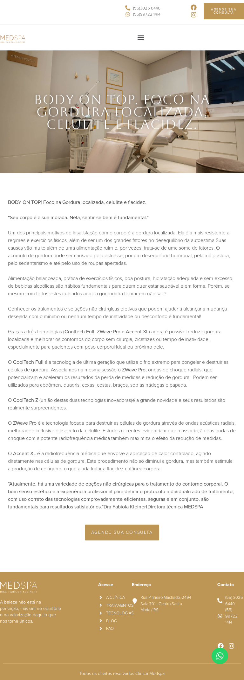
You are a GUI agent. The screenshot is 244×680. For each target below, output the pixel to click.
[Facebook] (193, 7)
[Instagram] (193, 14)
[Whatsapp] (220, 656)
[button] (140, 37)
